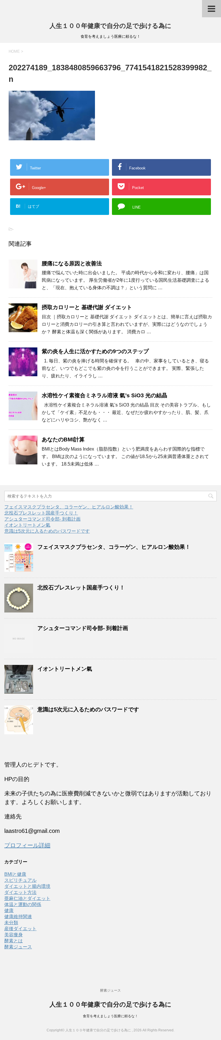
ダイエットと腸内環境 (27, 886)
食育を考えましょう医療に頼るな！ (110, 1016)
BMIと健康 (15, 874)
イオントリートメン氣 (27, 525)
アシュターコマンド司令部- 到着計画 (42, 519)
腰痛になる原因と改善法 (72, 263)
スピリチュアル (20, 880)
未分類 (11, 922)
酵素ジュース (18, 946)
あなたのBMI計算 (63, 439)
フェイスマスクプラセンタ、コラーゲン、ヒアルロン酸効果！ (68, 506)
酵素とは (13, 940)
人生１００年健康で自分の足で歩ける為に (110, 25)
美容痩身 (13, 934)
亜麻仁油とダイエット (27, 898)
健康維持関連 (18, 916)
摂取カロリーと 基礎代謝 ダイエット (87, 307)
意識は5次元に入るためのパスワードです (47, 531)
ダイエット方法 (20, 892)
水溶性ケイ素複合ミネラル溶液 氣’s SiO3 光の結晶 (104, 395)
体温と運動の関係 (22, 904)
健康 (9, 910)
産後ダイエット (20, 928)
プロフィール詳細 (27, 845)
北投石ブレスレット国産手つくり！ (41, 512)
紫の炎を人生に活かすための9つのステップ (95, 351)
